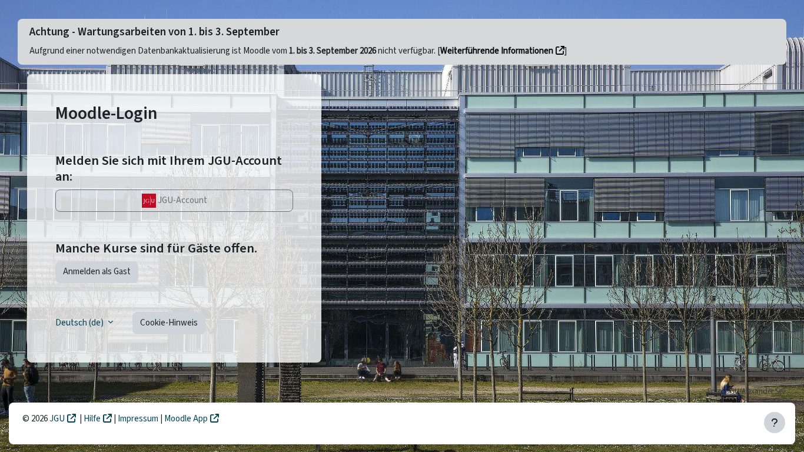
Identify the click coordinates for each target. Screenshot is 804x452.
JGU (57, 419)
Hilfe (92, 419)
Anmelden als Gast (97, 271)
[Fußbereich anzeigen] (774, 422)
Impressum (139, 419)
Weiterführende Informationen (496, 51)
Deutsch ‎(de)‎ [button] (80, 323)
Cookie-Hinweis (169, 323)
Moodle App (186, 419)
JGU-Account (181, 200)
